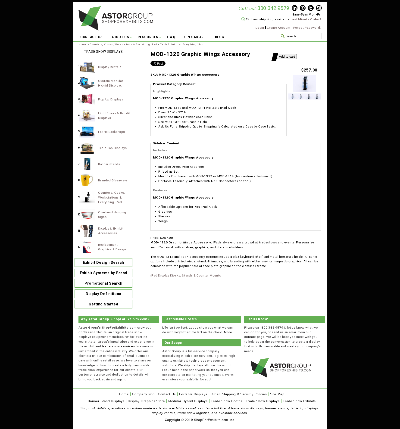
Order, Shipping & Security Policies (239, 394)
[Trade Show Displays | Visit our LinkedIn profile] (294, 8)
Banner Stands (109, 164)
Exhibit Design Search (103, 262)
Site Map (277, 394)
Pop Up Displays (110, 99)
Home (82, 44)
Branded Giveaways (113, 180)
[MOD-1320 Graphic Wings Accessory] (304, 91)
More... (229, 332)
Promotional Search (103, 283)
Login (260, 27)
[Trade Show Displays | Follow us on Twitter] (311, 8)
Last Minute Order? (306, 19)
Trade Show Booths (226, 401)
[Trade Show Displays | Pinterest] (303, 8)
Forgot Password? (307, 27)
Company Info (143, 394)
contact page (254, 337)
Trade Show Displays (263, 401)
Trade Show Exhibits (299, 401)
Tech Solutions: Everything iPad (181, 44)
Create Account (279, 27)
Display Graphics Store (146, 401)
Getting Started (103, 304)
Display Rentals (109, 67)
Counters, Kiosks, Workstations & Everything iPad (123, 44)
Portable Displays (193, 394)
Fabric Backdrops (111, 132)
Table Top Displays (112, 148)
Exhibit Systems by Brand (103, 273)
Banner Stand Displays (106, 401)
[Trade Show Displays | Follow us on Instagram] (319, 8)
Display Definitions (103, 294)
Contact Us (167, 394)
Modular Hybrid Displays (188, 401)
